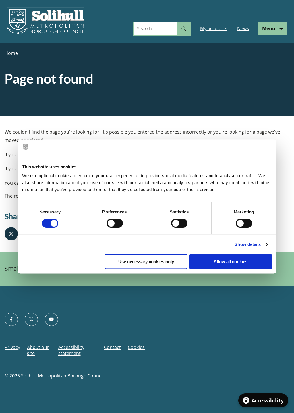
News (243, 28)
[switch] (115, 223)
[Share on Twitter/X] (11, 233)
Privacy (12, 347)
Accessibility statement (71, 350)
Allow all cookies (230, 261)
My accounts (213, 28)
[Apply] (184, 29)
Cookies (136, 347)
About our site (38, 350)
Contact (112, 347)
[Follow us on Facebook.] (11, 319)
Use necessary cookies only (146, 261)
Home (11, 53)
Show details (248, 244)
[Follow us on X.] (31, 319)
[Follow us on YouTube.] (51, 319)
